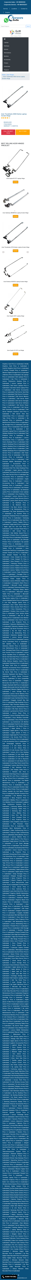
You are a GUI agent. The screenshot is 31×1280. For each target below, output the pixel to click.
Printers (6, 63)
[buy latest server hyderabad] (18, 1275)
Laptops (6, 42)
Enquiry (7, 12)
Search (28, 26)
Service (5, 8)
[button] (3, 252)
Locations (14, 8)
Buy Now (15, 182)
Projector (6, 70)
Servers (6, 49)
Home (4, 75)
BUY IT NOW (22, 131)
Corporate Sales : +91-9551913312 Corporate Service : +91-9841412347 (15, 3)
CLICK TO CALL (10, 1276)
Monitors (6, 56)
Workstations (7, 52)
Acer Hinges (10, 75)
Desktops (6, 46)
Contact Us (24, 8)
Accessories (7, 59)
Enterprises (7, 66)
